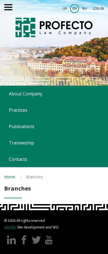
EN (75, 8)
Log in (98, 8)
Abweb (10, 227)
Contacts (18, 159)
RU (84, 8)
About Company (25, 94)
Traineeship (21, 143)
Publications (21, 126)
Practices (18, 110)
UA (64, 8)
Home (9, 176)
